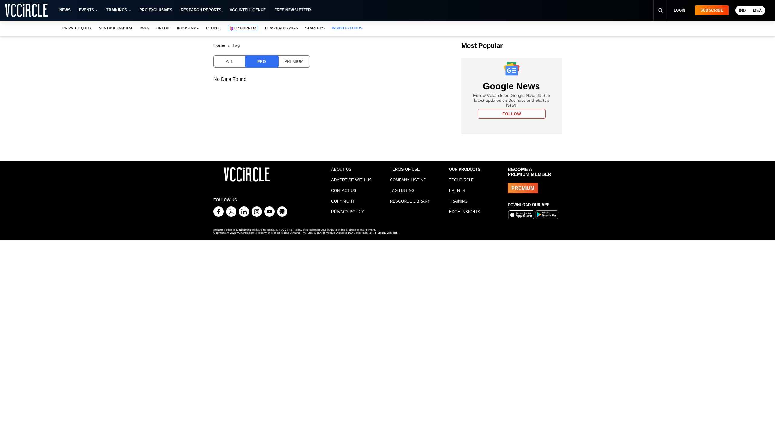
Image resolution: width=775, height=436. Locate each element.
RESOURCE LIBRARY (410, 201)
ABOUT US (341, 169)
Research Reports (201, 10)
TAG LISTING (402, 190)
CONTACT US (343, 190)
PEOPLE (213, 28)
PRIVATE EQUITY (77, 28)
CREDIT (163, 28)
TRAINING (458, 201)
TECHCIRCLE (461, 180)
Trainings (116, 10)
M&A (144, 28)
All (229, 61)
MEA (757, 10)
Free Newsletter (293, 10)
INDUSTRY (186, 28)
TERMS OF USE (405, 169)
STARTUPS (315, 28)
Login (680, 10)
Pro (261, 61)
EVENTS (457, 190)
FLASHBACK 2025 (281, 28)
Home (219, 45)
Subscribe (712, 10)
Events (86, 10)
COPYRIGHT (343, 201)
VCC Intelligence (248, 10)
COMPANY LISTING (408, 180)
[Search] (660, 10)
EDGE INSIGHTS (464, 212)
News (65, 10)
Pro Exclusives (156, 10)
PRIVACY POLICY (347, 212)
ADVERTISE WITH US (351, 180)
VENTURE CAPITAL (116, 28)
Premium (294, 61)
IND (742, 10)
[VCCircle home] (26, 10)
